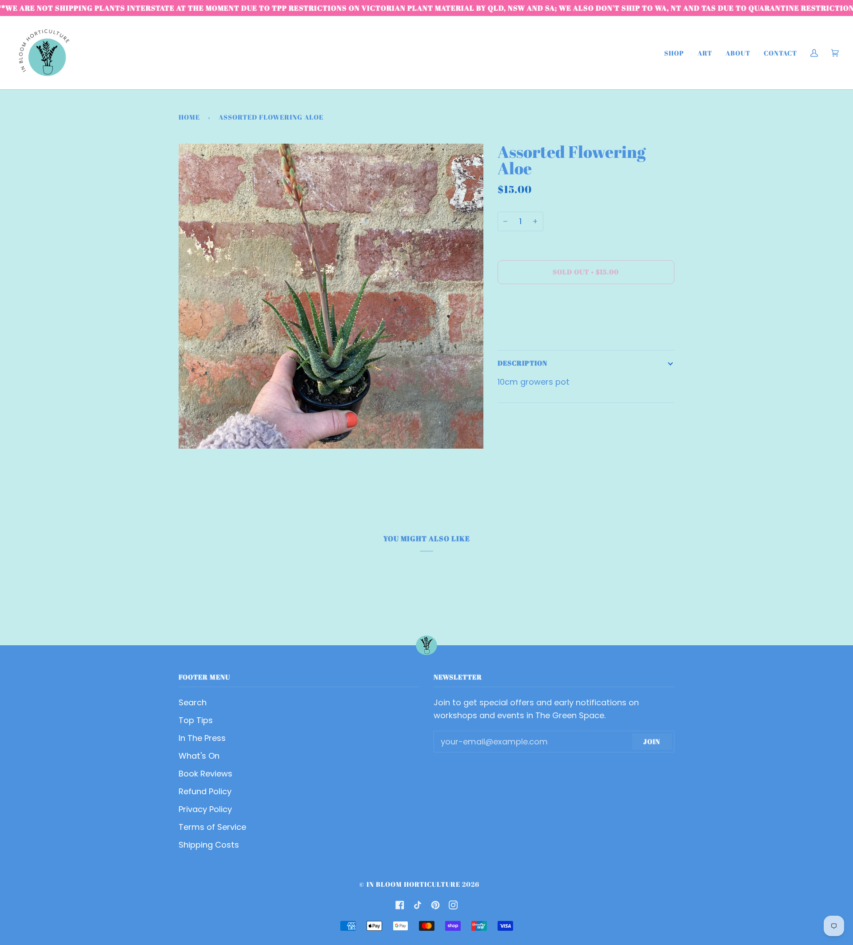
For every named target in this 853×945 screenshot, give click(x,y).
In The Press (202, 738)
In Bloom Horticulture (413, 884)
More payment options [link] (544, 329)
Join (651, 741)
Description (522, 362)
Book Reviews (205, 773)
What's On (199, 755)
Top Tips (196, 720)
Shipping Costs (209, 844)
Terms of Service (212, 826)
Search (193, 702)
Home (189, 117)
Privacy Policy (205, 809)
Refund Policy (205, 791)
